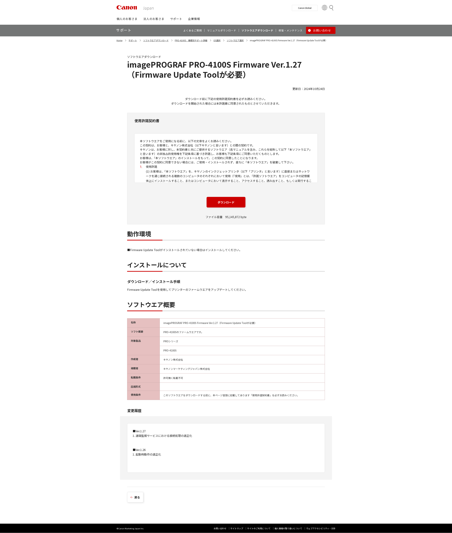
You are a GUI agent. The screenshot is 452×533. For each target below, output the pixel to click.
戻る (137, 497)
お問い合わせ (220, 528)
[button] (127, 19)
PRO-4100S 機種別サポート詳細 (191, 40)
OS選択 (217, 40)
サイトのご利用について (258, 528)
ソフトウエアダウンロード (156, 40)
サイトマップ (236, 528)
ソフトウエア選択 (235, 40)
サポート (133, 40)
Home (119, 40)
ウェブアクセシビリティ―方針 (320, 528)
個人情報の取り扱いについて (288, 528)
